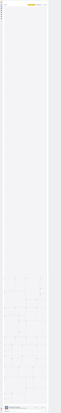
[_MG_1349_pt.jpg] (33, 140)
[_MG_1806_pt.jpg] (29, 350)
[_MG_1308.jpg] (43, 111)
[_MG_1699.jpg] (9, 311)
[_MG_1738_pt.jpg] (36, 329)
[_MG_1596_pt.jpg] (40, 256)
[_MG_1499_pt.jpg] (22, 199)
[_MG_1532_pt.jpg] (15, 224)
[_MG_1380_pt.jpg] (22, 154)
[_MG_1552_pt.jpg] (36, 229)
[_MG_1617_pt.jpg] (36, 272)
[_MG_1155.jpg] (29, 14)
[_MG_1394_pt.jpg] (22, 162)
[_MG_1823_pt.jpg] (7, 361)
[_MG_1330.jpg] (29, 122)
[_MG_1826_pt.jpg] (29, 361)
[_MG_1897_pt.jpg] (40, 382)
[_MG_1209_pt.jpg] (7, 46)
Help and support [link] (11, 411)
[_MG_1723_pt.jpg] (11, 326)
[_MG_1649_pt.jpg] (43, 283)
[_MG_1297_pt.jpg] (40, 103)
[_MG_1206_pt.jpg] (7, 52)
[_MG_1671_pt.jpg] (43, 296)
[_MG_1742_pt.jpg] (22, 334)
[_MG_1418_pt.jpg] (9, 180)
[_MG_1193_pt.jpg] (40, 33)
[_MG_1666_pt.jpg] (15, 299)
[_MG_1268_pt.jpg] (36, 90)
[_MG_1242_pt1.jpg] (22, 73)
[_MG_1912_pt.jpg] (18, 398)
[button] (1, 18)
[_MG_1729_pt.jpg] (22, 318)
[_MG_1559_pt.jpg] (9, 238)
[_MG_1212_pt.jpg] (40, 60)
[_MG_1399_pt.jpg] (31, 169)
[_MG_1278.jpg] (11, 103)
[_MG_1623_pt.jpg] (43, 272)
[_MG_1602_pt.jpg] (11, 267)
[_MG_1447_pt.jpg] (31, 198)
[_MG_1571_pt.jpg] (41, 241)
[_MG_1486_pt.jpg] (11, 199)
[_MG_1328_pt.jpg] (15, 127)
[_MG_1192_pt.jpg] (29, 28)
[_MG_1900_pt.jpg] (29, 382)
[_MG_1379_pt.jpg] (36, 154)
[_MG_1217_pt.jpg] (15, 63)
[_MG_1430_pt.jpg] (36, 184)
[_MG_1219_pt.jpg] (29, 60)
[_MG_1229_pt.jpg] (14, 73)
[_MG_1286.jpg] (26, 103)
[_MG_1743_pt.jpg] (9, 341)
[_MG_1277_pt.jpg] (7, 92)
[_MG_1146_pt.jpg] (40, 17)
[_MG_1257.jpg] (18, 87)
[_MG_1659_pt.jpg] (43, 291)
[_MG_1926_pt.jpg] (7, 401)
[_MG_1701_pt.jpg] (20, 311)
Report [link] (15, 411)
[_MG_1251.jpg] (43, 76)
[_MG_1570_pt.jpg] (31, 241)
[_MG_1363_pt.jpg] (22, 148)
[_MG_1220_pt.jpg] (29, 68)
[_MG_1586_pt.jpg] (14, 248)
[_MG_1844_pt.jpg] (41, 362)
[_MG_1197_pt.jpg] (29, 36)
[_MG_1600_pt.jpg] (14, 253)
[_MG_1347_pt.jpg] (22, 140)
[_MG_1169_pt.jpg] (29, 20)
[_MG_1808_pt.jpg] (41, 351)
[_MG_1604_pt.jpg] (26, 272)
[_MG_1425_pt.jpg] (20, 180)
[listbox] (45, 5)
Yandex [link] (41, 411)
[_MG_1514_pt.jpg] (36, 213)
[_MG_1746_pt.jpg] (20, 341)
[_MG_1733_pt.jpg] (22, 326)
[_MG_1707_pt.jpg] (31, 314)
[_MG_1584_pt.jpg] (7, 251)
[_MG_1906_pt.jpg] (36, 396)
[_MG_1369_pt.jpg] (11, 157)
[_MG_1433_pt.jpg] (11, 189)
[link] (1, 2)
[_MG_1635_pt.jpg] (20, 284)
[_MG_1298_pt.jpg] (11, 114)
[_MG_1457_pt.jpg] (41, 198)
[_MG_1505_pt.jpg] (11, 210)
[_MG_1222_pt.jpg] (7, 76)
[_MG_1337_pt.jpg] (33, 130)
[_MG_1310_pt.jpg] (40, 119)
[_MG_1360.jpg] (43, 140)
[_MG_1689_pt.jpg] (31, 303)
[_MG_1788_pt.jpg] (16, 351)
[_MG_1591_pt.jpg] (26, 256)
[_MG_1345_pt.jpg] (11, 140)
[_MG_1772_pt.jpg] (7, 347)
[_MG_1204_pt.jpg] (22, 47)
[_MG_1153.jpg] (29, 9)
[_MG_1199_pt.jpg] (7, 41)
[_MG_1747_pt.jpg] (31, 341)
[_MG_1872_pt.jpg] (40, 371)
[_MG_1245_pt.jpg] (33, 76)
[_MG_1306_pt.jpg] (36, 111)
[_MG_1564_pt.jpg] (20, 238)
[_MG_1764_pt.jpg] (41, 341)
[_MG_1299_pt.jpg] (26, 114)
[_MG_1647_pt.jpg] (33, 288)
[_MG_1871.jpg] (26, 371)
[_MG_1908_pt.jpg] (7, 395)
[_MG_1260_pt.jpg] (7, 84)
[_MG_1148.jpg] (15, 14)
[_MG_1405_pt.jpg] (9, 172)
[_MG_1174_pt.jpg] (15, 31)
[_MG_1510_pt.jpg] (22, 210)
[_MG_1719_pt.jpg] (41, 314)
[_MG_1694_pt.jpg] (41, 303)
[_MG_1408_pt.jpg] (20, 172)
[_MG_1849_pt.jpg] (11, 371)
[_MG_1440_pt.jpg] (22, 189)
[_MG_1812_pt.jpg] (7, 353)
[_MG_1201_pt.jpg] (40, 44)
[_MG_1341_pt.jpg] (43, 130)
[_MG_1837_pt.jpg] (16, 362)
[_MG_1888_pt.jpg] (15, 385)
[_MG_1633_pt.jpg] (9, 284)
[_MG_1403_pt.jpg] (41, 169)
